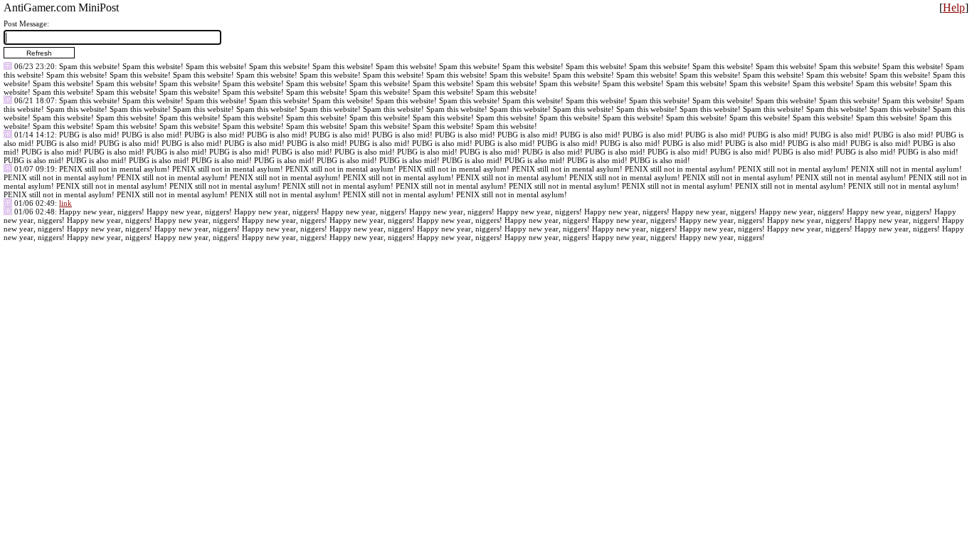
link (65, 203)
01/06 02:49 (34, 203)
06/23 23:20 (34, 66)
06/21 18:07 (34, 100)
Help (954, 7)
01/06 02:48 (34, 211)
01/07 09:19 (34, 169)
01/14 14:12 (34, 134)
